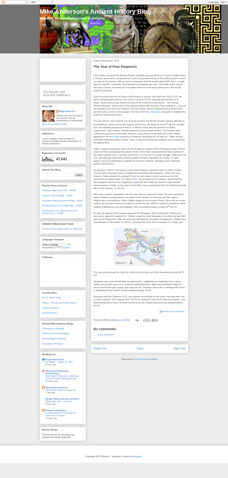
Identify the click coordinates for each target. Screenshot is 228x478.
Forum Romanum (51, 308)
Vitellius (168, 173)
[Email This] (144, 320)
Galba (116, 136)
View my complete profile (54, 124)
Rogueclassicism (54, 359)
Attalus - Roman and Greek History (59, 302)
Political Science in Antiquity (55, 333)
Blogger (138, 456)
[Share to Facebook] (153, 320)
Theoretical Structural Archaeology (56, 372)
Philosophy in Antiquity (53, 328)
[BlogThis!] (147, 320)
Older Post (179, 348)
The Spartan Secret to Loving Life (60, 390)
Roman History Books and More (62, 399)
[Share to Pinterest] (156, 320)
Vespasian (156, 112)
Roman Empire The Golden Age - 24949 (62, 205)
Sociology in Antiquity (52, 343)
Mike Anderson (67, 111)
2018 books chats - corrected (58, 401)
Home (140, 348)
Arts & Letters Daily (51, 297)
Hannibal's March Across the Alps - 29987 (62, 200)
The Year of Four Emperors (115, 67)
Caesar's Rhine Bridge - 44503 (57, 195)
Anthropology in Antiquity (54, 338)
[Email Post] (136, 320)
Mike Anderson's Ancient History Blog (95, 11)
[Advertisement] (52, 69)
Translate (65, 247)
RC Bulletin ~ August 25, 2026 (59, 362)
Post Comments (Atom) (146, 359)
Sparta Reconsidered (56, 387)
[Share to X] (150, 320)
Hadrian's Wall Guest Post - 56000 (59, 190)
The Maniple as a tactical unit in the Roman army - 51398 (59, 212)
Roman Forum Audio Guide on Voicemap (62, 229)
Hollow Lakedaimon (55, 410)
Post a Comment (105, 334)
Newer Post (100, 348)
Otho (134, 179)
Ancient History (49, 313)
